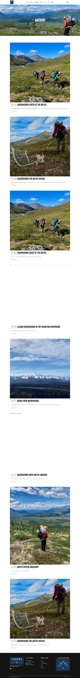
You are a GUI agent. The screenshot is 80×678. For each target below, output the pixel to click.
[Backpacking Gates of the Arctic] (40, 72)
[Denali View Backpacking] (40, 368)
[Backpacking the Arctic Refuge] (40, 146)
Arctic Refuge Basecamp (28, 567)
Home (42, 660)
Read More (14, 111)
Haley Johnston (22, 106)
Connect (42, 667)
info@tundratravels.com (31, 662)
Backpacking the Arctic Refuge (31, 178)
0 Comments (28, 106)
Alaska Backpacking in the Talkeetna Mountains (38, 326)
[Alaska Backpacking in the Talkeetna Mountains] (40, 294)
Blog (41, 666)
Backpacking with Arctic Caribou (32, 475)
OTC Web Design (68, 676)
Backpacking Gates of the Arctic (32, 104)
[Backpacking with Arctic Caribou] (40, 443)
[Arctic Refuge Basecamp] (40, 526)
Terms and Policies (44, 663)
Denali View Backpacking (28, 400)
